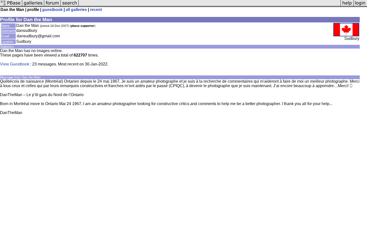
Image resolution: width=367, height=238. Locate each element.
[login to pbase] (360, 5)
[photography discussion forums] (52, 5)
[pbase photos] (11, 5)
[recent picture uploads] (33, 5)
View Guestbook (14, 64)
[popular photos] (210, 5)
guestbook (52, 9)
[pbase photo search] (70, 5)
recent (96, 9)
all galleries (76, 9)
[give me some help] (347, 5)
